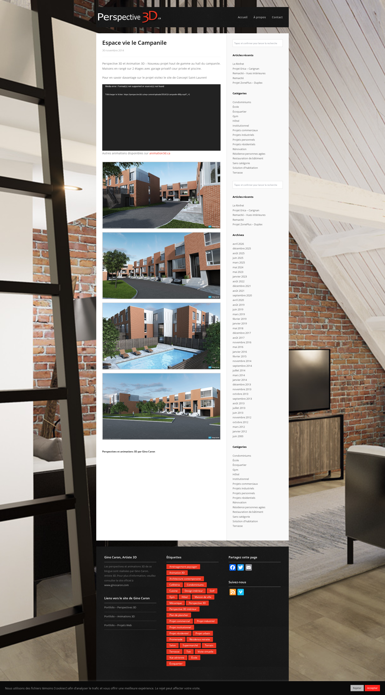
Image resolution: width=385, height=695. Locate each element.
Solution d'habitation (245, 168)
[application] (161, 117)
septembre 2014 (242, 366)
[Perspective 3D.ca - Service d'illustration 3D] (192, 17)
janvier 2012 (240, 431)
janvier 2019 (240, 323)
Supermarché (190, 645)
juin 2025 (238, 258)
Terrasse (238, 172)
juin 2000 (238, 436)
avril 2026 (238, 244)
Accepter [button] (372, 688)
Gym (235, 116)
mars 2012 (239, 427)
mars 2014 (239, 375)
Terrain (209, 645)
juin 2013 (238, 413)
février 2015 (239, 356)
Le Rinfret (238, 64)
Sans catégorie (241, 163)
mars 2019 (239, 314)
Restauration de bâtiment (248, 158)
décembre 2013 (242, 384)
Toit (188, 651)
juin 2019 (238, 309)
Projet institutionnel (180, 627)
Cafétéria (174, 584)
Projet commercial (179, 621)
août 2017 (238, 337)
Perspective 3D (197, 603)
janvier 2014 (240, 380)
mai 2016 (238, 347)
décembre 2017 (242, 333)
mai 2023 (238, 272)
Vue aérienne (176, 657)
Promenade (175, 639)
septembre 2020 (242, 295)
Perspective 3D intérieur (183, 609)
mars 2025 (239, 262)
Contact (277, 17)
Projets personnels (244, 139)
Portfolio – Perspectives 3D (120, 607)
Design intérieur (194, 590)
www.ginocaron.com (116, 585)
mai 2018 (238, 328)
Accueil (242, 17)
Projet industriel (206, 621)
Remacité (238, 78)
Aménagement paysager (183, 566)
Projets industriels (243, 135)
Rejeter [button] (357, 688)
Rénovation (239, 149)
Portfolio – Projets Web (118, 625)
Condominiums (242, 102)
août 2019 (238, 305)
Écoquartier (239, 111)
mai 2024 (238, 267)
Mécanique (175, 603)
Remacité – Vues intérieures (249, 73)
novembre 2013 (242, 389)
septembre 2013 (242, 398)
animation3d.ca (159, 153)
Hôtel (236, 121)
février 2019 (239, 319)
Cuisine (173, 590)
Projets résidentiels (244, 144)
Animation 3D (177, 572)
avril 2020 (238, 300)
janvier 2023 (240, 276)
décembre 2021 (242, 286)
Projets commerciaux (245, 130)
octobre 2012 (240, 422)
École (236, 107)
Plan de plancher (178, 615)
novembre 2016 (242, 342)
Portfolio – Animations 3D (119, 616)
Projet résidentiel (178, 633)
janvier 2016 (240, 352)
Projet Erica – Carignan (246, 68)
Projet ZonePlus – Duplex (247, 82)
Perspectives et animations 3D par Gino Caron (128, 451)
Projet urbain (203, 633)
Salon (172, 645)
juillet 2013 (239, 408)
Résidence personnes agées (249, 153)
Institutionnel (241, 125)
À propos (259, 17)
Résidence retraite (199, 639)
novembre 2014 (242, 361)
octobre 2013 (240, 394)
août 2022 (238, 281)
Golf (212, 590)
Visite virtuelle (205, 651)
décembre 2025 (242, 248)
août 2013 (238, 403)
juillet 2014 (239, 370)
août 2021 (238, 291)
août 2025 (238, 253)
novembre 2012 (242, 417)
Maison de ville (203, 597)
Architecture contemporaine (185, 578)
